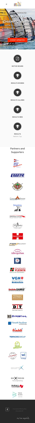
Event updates (17, 40)
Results (17, 134)
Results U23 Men (17, 100)
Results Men (17, 117)
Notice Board (17, 66)
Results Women (17, 83)
